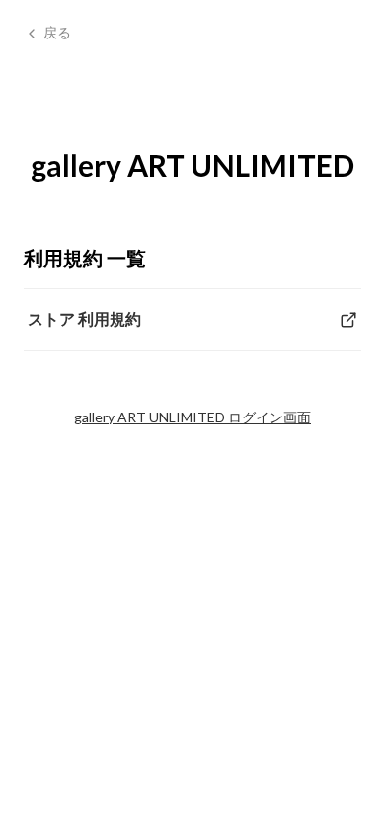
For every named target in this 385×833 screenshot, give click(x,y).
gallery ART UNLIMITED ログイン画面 (192, 417)
